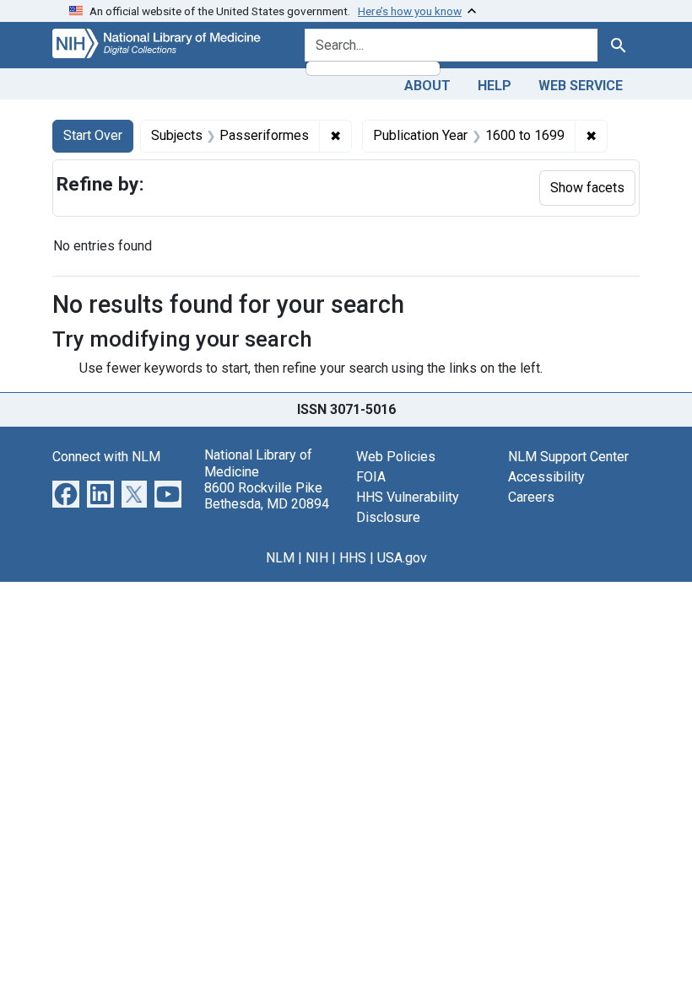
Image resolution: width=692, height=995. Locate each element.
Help (494, 86)
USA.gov (402, 558)
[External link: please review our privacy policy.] (65, 494)
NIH (316, 558)
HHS (352, 558)
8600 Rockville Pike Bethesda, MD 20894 (266, 496)
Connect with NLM (106, 457)
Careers (531, 497)
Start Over (92, 135)
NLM (280, 558)
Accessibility (546, 477)
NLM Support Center (568, 457)
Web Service (580, 86)
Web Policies (395, 457)
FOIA (371, 477)
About (427, 86)
